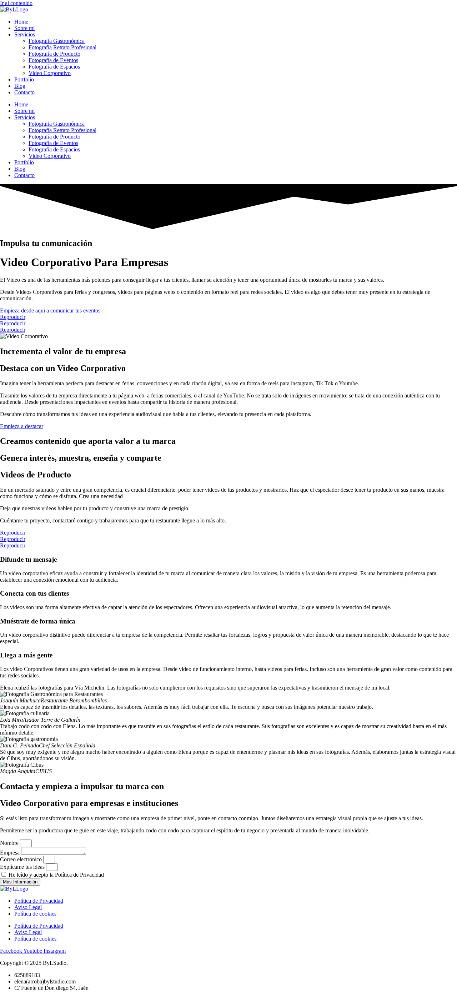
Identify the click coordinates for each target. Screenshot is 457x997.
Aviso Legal (28, 907)
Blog (19, 86)
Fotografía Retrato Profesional (62, 47)
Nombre (10, 843)
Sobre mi (24, 28)
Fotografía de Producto (54, 54)
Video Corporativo (50, 73)
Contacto (24, 92)
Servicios (24, 34)
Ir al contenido (16, 3)
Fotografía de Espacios (54, 67)
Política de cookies (35, 914)
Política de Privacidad (38, 901)
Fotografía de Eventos (53, 60)
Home (21, 22)
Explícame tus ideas (23, 867)
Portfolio (24, 79)
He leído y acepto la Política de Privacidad (56, 875)
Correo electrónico (21, 859)
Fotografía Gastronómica (57, 41)
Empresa (10, 853)
